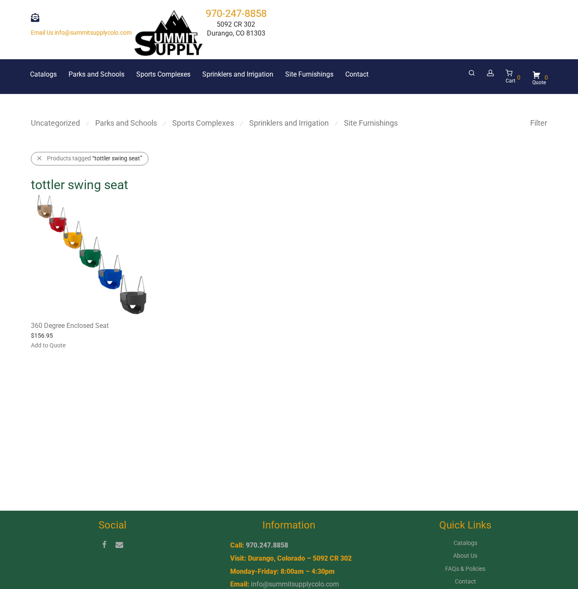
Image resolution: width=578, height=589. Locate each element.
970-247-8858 (236, 13)
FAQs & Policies (465, 568)
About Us (465, 555)
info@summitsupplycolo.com (295, 584)
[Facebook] (104, 544)
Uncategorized (55, 122)
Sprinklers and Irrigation (237, 74)
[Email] (119, 544)
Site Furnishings (309, 74)
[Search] (471, 73)
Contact (357, 74)
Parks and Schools (96, 74)
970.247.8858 (267, 545)
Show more (79, 344)
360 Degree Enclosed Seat (70, 326)
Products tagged (94, 158)
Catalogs (43, 74)
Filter (538, 122)
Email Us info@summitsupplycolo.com (81, 32)
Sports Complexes (163, 74)
